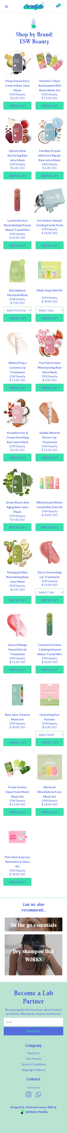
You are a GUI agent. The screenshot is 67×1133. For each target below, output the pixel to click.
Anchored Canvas (35, 1107)
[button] (6, 6)
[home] (33, 6)
